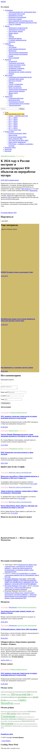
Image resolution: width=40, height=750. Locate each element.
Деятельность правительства (18, 28)
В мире (11, 56)
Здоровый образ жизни (16, 79)
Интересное (12, 51)
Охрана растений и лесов (17, 65)
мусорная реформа (7, 212)
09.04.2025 (4, 638)
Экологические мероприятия (18, 52)
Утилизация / (20, 156)
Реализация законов (15, 38)
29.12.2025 (33, 484)
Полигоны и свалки (15, 19)
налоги (3, 691)
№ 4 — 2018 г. (13, 123)
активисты (15, 700)
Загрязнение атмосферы (16, 68)
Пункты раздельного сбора (17, 133)
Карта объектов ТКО (15, 138)
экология (29, 697)
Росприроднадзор (20, 691)
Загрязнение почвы (15, 70)
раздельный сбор (10, 691)
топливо (8, 694)
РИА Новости (26, 189)
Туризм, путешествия (16, 84)
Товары (11, 82)
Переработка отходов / (8, 156)
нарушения (17, 703)
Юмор (11, 95)
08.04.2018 (4, 371)
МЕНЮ (3, 1)
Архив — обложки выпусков (18, 116)
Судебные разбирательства (17, 40)
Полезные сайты (10, 147)
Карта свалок (13, 135)
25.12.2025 (14, 513)
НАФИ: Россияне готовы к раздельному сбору (17, 272)
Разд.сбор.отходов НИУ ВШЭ (18, 140)
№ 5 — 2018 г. (13, 124)
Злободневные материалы (17, 49)
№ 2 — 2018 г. (13, 119)
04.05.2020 (4, 180)
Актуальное (12, 47)
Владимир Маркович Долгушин (15, 579)
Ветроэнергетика (14, 100)
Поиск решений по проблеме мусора (21, 21)
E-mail (3, 396)
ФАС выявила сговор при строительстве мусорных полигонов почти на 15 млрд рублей (19, 417)
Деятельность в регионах (17, 29)
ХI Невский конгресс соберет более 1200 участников (19, 629)
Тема (2, 399)
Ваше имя (4, 392)
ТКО (9, 197)
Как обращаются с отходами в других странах (17, 367)
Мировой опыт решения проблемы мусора (23, 22)
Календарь (8, 149)
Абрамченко (33, 190)
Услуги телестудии (15, 130)
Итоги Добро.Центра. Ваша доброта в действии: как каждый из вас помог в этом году (19, 506)
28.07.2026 (4, 463)
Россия (18, 694)
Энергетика (16, 723)
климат (3, 694)
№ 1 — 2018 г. (13, 117)
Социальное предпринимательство (20, 77)
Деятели (11, 36)
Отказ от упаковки (15, 24)
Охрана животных (15, 66)
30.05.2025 (4, 622)
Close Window (6, 741)
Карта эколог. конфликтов (17, 142)
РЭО (32, 694)
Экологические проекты (17, 91)
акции (35, 697)
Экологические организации (18, 54)
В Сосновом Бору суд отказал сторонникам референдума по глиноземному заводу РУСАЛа (22, 575)
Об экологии (13, 61)
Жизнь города (13, 93)
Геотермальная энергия (16, 102)
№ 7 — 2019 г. (13, 128)
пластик (26, 694)
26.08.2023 (4, 324)
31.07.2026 (4, 445)
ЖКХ (10, 35)
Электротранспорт (15, 105)
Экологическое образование (18, 89)
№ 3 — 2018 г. (13, 121)
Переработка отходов (16, 15)
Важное (11, 45)
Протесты (12, 42)
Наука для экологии (15, 88)
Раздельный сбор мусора (17, 14)
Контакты (8, 151)
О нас (6, 112)
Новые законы (13, 33)
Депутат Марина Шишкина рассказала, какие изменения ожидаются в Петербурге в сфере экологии (19, 435)
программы (22, 697)
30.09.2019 (4, 276)
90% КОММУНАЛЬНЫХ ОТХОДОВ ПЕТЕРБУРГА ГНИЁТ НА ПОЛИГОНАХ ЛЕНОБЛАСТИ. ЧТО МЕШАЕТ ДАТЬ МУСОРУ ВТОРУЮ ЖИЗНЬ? (21, 581)
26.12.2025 (21, 498)
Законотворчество (28, 721)
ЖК (16, 697)
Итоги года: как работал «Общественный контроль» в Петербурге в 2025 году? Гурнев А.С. (20, 477)
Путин (3, 700)
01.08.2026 (4, 427)
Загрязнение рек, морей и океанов (20, 72)
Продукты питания (15, 80)
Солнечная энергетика (16, 98)
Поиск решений (14, 58)
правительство (31, 692)
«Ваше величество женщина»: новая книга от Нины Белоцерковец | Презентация (19, 492)
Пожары (11, 73)
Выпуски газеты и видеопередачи (20, 472)
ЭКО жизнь (22, 430)
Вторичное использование (17, 17)
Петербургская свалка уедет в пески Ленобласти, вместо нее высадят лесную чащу (18, 319)
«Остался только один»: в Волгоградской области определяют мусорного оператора (22, 587)
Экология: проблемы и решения (13, 719)
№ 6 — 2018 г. (13, 126)
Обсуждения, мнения (16, 31)
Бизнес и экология (15, 86)
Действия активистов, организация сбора (22, 12)
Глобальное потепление (16, 63)
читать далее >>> (6, 660)
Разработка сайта (7, 734)
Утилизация (27, 448)
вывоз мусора (10, 700)
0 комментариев (13, 180)
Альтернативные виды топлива (19, 103)
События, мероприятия (23, 713)
